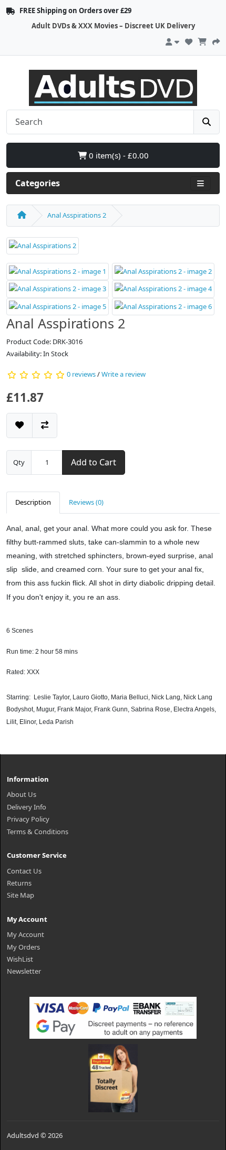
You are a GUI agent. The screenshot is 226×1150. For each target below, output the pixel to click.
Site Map (20, 895)
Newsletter (24, 971)
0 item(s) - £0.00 (118, 155)
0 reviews (81, 374)
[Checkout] (216, 40)
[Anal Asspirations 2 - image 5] (57, 306)
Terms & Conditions (37, 831)
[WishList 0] (188, 40)
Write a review (123, 374)
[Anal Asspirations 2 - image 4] (163, 288)
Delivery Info (26, 807)
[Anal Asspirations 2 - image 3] (57, 288)
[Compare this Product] (44, 425)
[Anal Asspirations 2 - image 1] (57, 270)
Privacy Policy (28, 819)
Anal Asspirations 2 (76, 215)
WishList (20, 959)
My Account (25, 934)
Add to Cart (93, 462)
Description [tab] (33, 502)
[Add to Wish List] (19, 425)
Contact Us (24, 871)
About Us (21, 794)
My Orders (23, 947)
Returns (19, 883)
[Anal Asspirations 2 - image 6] (163, 306)
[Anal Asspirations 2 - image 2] (163, 270)
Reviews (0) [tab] (86, 502)
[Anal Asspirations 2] (42, 249)
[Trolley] (202, 40)
